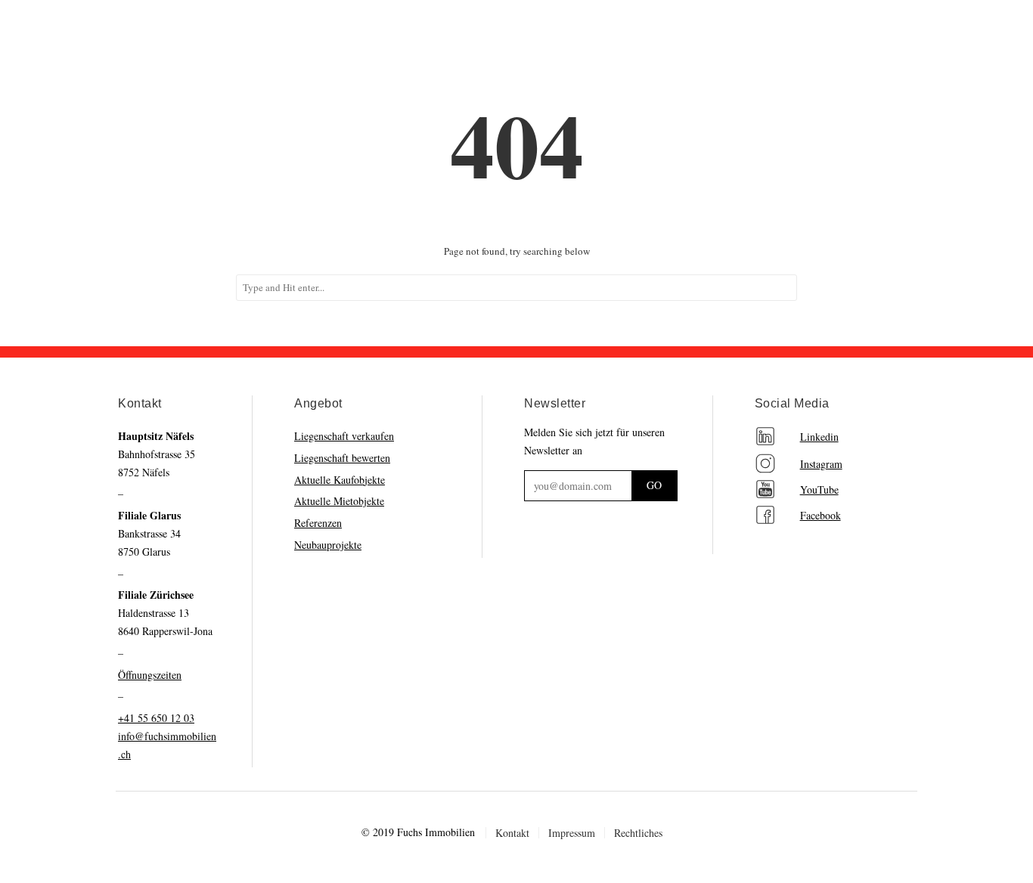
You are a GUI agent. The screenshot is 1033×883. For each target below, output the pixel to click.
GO (654, 485)
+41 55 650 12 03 (156, 718)
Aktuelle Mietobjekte (339, 501)
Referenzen (318, 523)
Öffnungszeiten (149, 675)
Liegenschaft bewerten (342, 458)
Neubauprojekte (327, 545)
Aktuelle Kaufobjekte (339, 479)
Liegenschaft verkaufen (344, 436)
